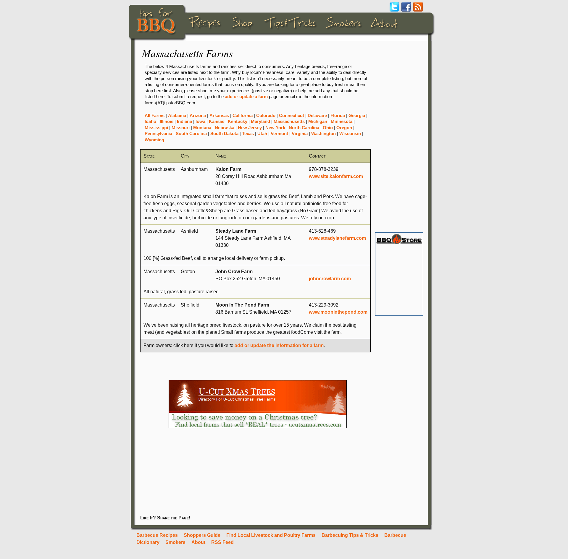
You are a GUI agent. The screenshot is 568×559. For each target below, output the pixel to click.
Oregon (344, 127)
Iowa (200, 121)
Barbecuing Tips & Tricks (350, 535)
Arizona (198, 115)
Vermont (279, 133)
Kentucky (237, 121)
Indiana (184, 121)
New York (275, 127)
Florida (337, 115)
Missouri (181, 127)
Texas (248, 133)
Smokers (175, 542)
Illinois (166, 121)
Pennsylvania (158, 133)
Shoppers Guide (202, 535)
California (243, 115)
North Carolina (304, 127)
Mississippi (156, 127)
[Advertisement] (398, 136)
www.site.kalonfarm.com (336, 176)
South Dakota (224, 133)
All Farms (154, 115)
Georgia (356, 115)
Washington (323, 133)
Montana (202, 127)
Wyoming (154, 139)
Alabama (177, 115)
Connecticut (291, 115)
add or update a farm (246, 96)
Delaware (317, 115)
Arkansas (219, 115)
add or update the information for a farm (279, 345)
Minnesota (341, 121)
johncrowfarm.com (330, 278)
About (198, 542)
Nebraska (224, 127)
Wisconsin (350, 133)
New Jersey (250, 127)
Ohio (328, 127)
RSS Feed (222, 542)
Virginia (300, 133)
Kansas (216, 121)
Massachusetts (289, 121)
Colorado (265, 115)
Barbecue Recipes (157, 535)
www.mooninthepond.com (338, 312)
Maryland (260, 121)
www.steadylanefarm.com (337, 238)
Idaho (150, 121)
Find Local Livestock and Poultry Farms (271, 535)
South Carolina (191, 133)
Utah (262, 133)
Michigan (317, 121)
